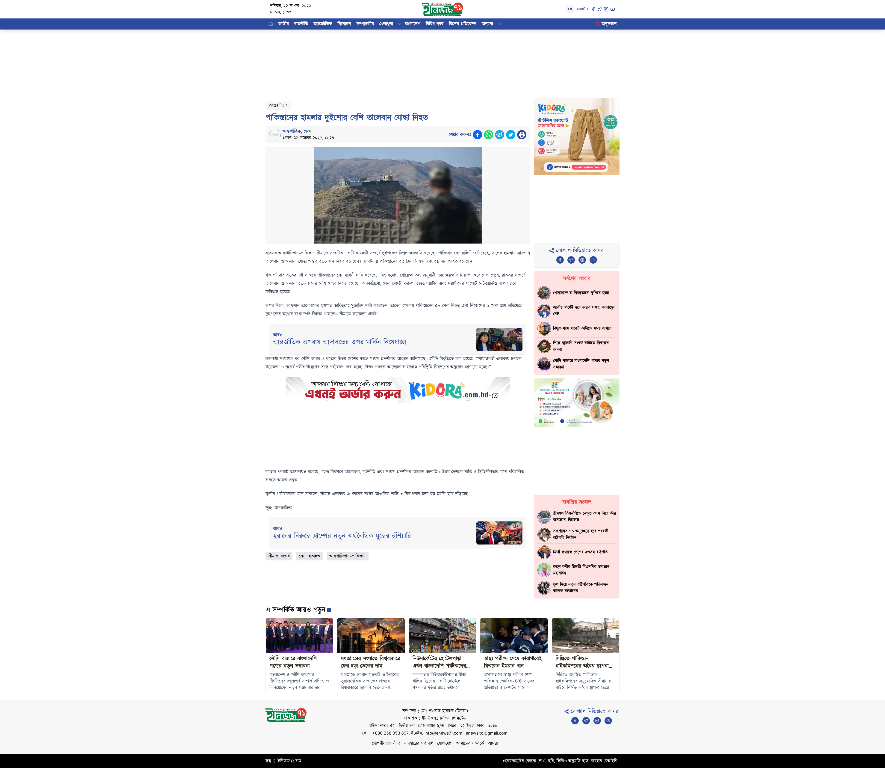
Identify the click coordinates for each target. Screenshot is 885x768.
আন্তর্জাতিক (323, 24)
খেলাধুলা (386, 24)
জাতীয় (283, 24)
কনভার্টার (582, 9)
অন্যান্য (487, 24)
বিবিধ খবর (434, 24)
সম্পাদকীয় (365, 24)
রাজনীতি (301, 24)
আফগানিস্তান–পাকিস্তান (347, 556)
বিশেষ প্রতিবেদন (462, 24)
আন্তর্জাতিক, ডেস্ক (297, 131)
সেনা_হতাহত (309, 556)
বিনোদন (344, 24)
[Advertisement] (404, 62)
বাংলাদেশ (412, 24)
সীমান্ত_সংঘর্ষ (279, 556)
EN (570, 9)
